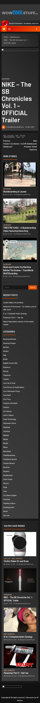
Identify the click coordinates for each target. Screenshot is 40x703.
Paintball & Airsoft (10, 459)
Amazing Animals (9, 339)
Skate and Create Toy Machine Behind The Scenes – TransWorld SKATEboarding (18, 270)
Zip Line (6, 515)
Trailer (18, 137)
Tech (5, 491)
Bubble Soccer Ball (10, 363)
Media (5, 439)
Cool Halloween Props (11, 391)
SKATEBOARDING (9, 137)
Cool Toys (7, 399)
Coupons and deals (10, 403)
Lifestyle (6, 431)
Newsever (30, 698)
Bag (4, 355)
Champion (7, 375)
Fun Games (7, 411)
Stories (6, 483)
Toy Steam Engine (10, 495)
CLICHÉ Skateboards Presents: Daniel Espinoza (29, 145)
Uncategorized (8, 507)
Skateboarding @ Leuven (14, 191)
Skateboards (6, 78)
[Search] (36, 29)
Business (6, 367)
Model (5, 443)
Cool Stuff (7, 395)
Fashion (6, 407)
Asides (6, 351)
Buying (5, 371)
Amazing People (9, 343)
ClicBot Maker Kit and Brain (13, 303)
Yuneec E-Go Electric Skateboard (11, 144)
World (5, 511)
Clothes (6, 379)
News (5, 447)
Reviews (6, 467)
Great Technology (9, 419)
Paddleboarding (9, 455)
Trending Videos (9, 503)
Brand (5, 359)
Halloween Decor (9, 423)
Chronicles (10, 136)
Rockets (6, 471)
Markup (6, 435)
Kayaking (6, 427)
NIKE (16, 136)
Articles (6, 347)
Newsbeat (7, 451)
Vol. (23, 137)
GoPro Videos (8, 415)
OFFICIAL (23, 136)
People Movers (9, 463)
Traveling (6, 499)
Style (5, 487)
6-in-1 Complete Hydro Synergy (15, 314)
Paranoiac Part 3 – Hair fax (13, 318)
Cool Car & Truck (9, 383)
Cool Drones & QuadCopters (13, 387)
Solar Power (7, 479)
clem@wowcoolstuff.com (16, 127)
